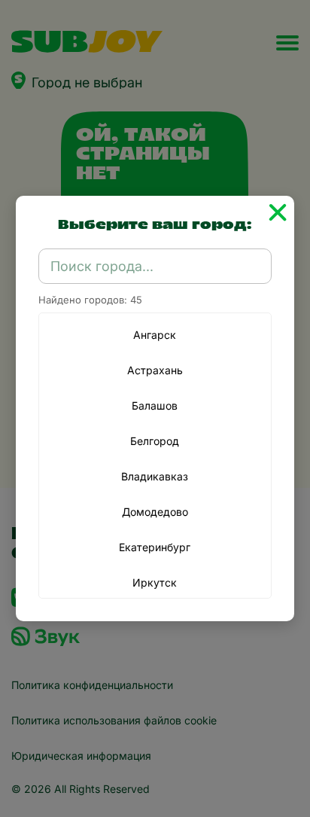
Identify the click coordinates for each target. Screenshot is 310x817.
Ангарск (154, 334)
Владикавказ (154, 476)
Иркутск (154, 582)
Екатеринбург (154, 547)
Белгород (154, 440)
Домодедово (155, 511)
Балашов (155, 405)
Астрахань (155, 370)
